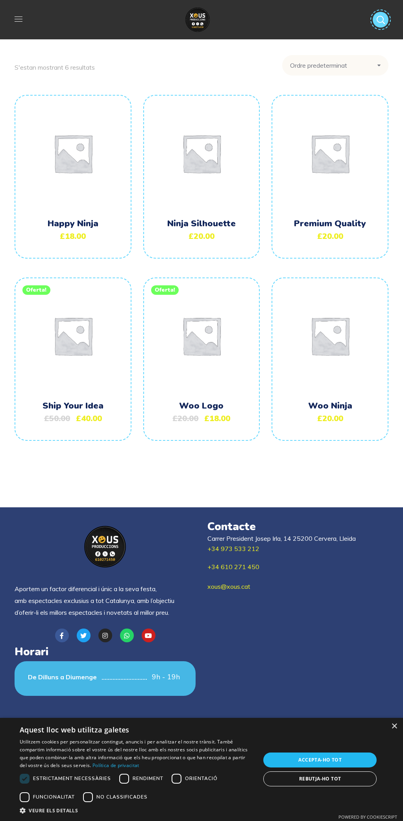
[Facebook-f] (62, 635)
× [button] (394, 726)
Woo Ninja (330, 406)
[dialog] (201, 769)
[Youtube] (148, 635)
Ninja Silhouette (201, 223)
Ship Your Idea (73, 406)
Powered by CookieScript (367, 817)
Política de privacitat (115, 765)
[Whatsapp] (127, 635)
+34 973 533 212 (233, 549)
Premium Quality (330, 223)
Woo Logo (201, 406)
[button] (136, 810)
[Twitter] (84, 635)
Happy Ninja (73, 223)
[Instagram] (105, 635)
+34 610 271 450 (233, 567)
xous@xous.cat (228, 586)
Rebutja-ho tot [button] (320, 778)
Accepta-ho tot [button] (320, 759)
